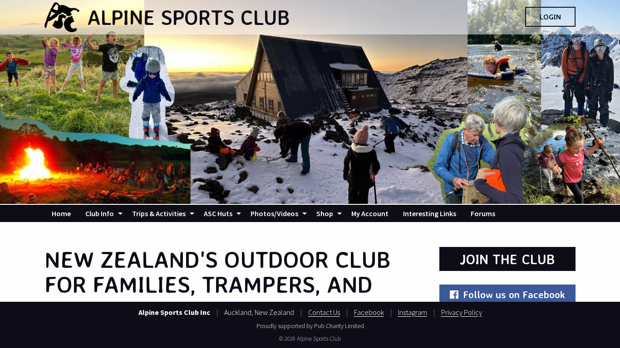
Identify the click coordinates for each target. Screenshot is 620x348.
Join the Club (507, 259)
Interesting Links (429, 213)
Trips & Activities (159, 213)
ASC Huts (218, 213)
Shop (324, 213)
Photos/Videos (274, 213)
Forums (483, 213)
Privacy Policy (461, 312)
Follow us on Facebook (514, 294)
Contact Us (324, 312)
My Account (370, 213)
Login (550, 16)
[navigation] (310, 213)
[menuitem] (61, 213)
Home (61, 213)
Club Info (99, 213)
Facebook (369, 312)
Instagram (412, 312)
